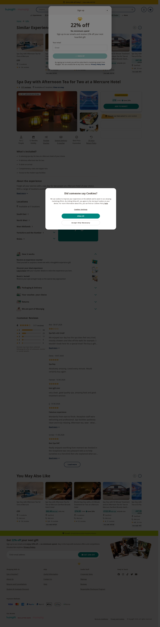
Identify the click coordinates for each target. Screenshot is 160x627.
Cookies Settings (80, 209)
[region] (80, 209)
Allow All (80, 216)
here (106, 203)
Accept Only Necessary (81, 223)
